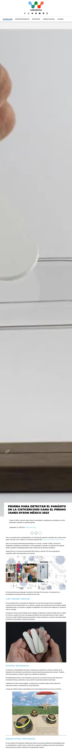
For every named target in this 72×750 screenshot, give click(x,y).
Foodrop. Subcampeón (17, 665)
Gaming (60, 19)
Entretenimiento (22, 19)
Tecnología (7, 19)
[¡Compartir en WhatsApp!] (40, 533)
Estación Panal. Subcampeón (20, 738)
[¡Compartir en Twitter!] (36, 533)
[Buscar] (47, 13)
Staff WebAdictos (30, 527)
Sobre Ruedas (49, 19)
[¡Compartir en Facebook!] (32, 533)
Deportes (36, 19)
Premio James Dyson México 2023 (53, 539)
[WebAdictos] (36, 6)
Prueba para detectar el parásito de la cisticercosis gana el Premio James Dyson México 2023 (37, 509)
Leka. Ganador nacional (18, 599)
